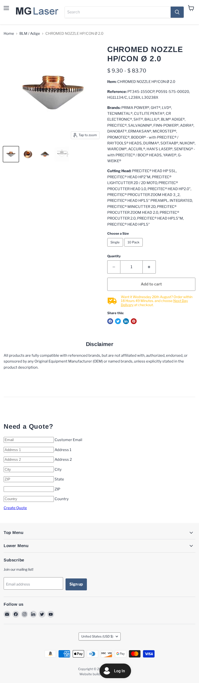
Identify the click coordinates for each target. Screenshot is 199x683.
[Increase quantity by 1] (149, 267)
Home (9, 34)
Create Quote (15, 508)
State (59, 479)
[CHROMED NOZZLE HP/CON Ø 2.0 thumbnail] (11, 154)
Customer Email (68, 440)
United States (97, 636)
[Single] (115, 248)
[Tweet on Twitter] (118, 321)
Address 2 (63, 459)
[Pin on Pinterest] (134, 321)
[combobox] (118, 12)
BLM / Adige (29, 34)
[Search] (177, 12)
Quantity (114, 256)
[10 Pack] (134, 248)
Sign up (76, 584)
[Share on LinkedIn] (126, 321)
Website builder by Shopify (99, 674)
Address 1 (63, 450)
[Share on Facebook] (110, 321)
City (58, 469)
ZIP (57, 489)
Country (62, 499)
